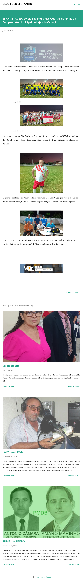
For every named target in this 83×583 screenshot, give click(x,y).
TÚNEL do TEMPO (14, 541)
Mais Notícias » (74, 386)
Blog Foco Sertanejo (17, 4)
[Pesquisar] (74, 4)
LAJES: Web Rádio (13, 452)
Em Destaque (11, 366)
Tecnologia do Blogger (43, 577)
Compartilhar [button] (72, 292)
